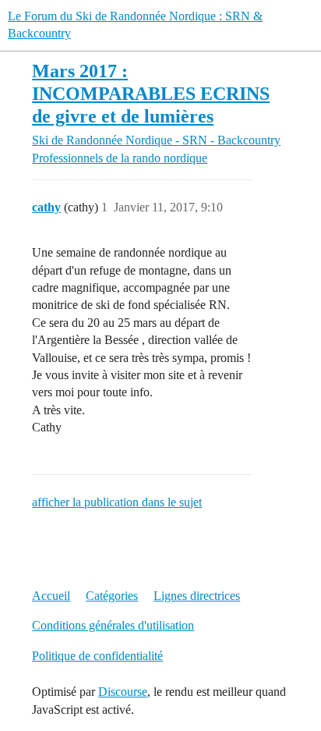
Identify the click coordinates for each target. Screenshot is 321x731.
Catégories (112, 595)
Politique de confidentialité (97, 655)
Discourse (122, 691)
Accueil (51, 595)
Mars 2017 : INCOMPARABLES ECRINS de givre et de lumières (151, 93)
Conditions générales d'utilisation (113, 625)
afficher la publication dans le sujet (117, 502)
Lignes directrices (196, 595)
